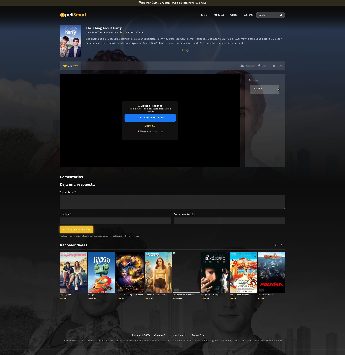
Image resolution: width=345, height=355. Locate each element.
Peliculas (218, 14)
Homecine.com (178, 335)
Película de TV (101, 32)
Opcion (257, 89)
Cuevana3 (159, 335)
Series (233, 14)
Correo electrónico (186, 214)
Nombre (65, 214)
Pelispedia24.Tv (141, 335)
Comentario (68, 192)
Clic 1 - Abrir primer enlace (150, 117)
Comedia (90, 32)
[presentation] (282, 245)
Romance (113, 32)
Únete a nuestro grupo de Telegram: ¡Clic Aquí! (179, 2)
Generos (248, 14)
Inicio (204, 14)
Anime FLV (198, 335)
